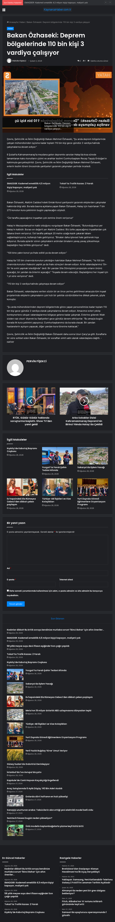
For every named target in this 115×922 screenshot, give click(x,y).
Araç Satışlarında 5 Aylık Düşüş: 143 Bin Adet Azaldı (34, 788)
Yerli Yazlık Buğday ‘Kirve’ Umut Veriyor (47, 750)
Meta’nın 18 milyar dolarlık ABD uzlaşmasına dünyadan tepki (58, 710)
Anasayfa (13, 22)
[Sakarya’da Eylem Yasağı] (92, 455)
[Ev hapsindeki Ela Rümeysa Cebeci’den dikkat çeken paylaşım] (22, 487)
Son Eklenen (57, 618)
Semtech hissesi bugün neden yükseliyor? (29, 818)
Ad (9, 568)
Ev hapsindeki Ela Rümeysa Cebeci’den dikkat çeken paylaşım (21, 501)
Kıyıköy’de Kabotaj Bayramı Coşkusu (22, 450)
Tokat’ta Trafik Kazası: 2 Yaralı (76, 183)
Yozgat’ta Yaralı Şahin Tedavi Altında (54, 469)
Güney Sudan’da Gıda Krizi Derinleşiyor (28, 764)
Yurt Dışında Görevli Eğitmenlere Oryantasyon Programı (91, 501)
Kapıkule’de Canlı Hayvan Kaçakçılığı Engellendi (33, 780)
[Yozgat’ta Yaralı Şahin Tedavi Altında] (57, 455)
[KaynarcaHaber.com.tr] (57, 10)
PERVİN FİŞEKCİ (19, 61)
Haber (22, 22)
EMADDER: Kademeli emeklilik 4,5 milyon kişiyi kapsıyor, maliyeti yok (43, 637)
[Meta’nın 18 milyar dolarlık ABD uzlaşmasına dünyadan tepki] (15, 714)
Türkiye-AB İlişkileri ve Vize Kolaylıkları (56, 500)
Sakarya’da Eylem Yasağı (91, 467)
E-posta (11, 579)
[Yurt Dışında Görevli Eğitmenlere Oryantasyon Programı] (92, 487)
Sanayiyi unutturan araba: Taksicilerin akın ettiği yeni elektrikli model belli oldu (50, 809)
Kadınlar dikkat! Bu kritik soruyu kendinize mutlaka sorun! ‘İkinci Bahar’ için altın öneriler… (55, 629)
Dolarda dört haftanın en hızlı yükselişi (47, 796)
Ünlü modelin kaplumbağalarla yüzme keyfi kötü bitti (55, 826)
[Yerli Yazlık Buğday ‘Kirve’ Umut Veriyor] (15, 754)
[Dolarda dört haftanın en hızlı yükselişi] (15, 800)
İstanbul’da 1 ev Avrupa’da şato (24, 772)
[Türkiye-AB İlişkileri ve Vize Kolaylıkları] (57, 487)
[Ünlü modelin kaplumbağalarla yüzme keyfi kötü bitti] (15, 830)
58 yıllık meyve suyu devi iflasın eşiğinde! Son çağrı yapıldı (38, 646)
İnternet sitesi (66, 579)
